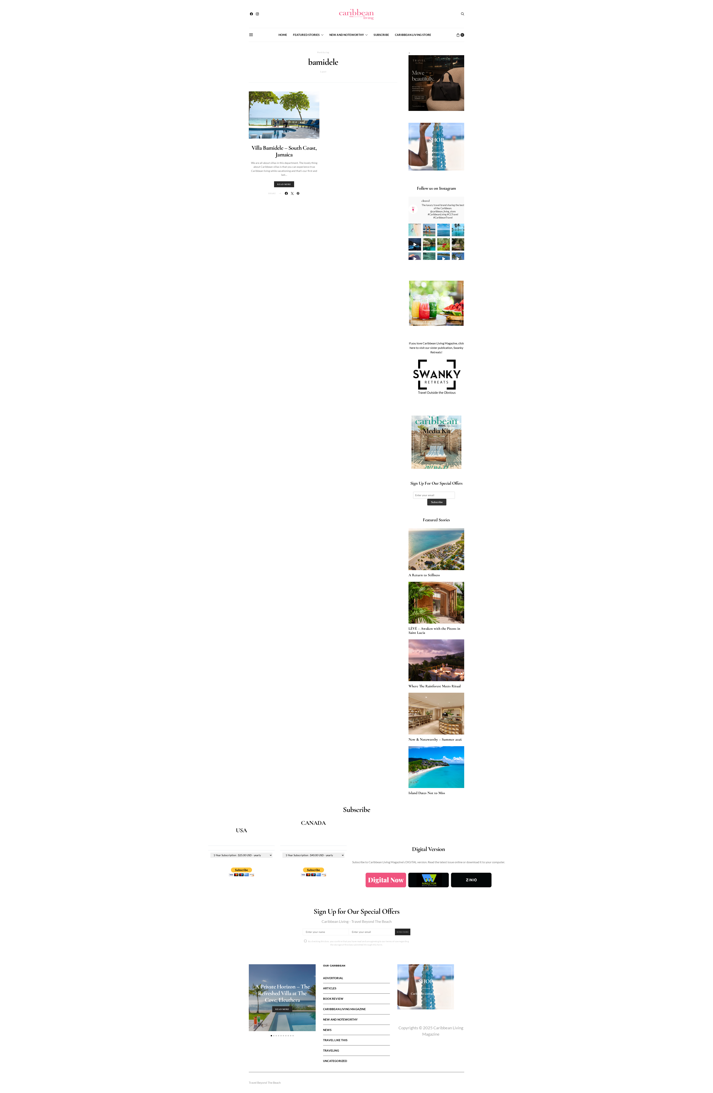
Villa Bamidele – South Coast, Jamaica (284, 151)
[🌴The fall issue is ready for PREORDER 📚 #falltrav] (458, 244)
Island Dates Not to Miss (426, 793)
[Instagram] (257, 13)
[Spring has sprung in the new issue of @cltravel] (429, 230)
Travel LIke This (335, 1040)
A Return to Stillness (424, 575)
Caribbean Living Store (413, 34)
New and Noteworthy (346, 34)
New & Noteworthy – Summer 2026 (435, 739)
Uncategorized (335, 1061)
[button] (271, 1035)
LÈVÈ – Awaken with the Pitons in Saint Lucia (434, 630)
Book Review (333, 998)
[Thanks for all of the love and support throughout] (429, 244)
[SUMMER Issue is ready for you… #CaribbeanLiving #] (414, 230)
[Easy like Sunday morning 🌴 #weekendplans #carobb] (458, 230)
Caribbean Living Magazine (344, 1009)
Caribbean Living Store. (425, 993)
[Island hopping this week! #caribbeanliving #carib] (443, 258)
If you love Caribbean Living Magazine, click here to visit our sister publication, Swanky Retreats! (436, 347)
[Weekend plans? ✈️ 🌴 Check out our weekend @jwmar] (443, 230)
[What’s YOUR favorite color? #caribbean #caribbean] (429, 258)
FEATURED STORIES (306, 34)
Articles (329, 988)
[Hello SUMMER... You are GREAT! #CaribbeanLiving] (458, 258)
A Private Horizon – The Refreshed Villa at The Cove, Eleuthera (282, 993)
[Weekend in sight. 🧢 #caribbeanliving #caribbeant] (414, 258)
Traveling (331, 1050)
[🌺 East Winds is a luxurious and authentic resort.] (443, 244)
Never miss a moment (436, 310)
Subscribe (381, 34)
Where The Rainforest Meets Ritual (434, 686)
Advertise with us (436, 455)
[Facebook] (251, 13)
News (327, 1030)
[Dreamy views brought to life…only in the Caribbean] (414, 244)
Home (283, 34)
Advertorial (333, 978)
